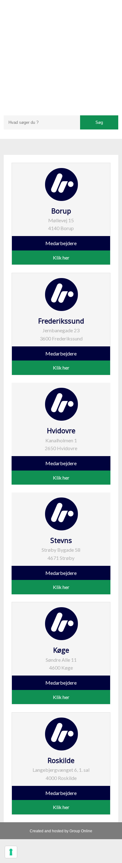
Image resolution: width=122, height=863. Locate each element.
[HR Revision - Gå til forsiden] (61, 53)
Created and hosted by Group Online (61, 831)
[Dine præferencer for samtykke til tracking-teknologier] (11, 852)
